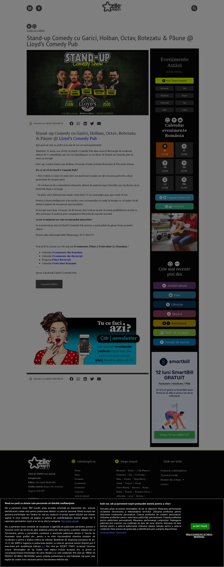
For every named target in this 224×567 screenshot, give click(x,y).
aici (43, 546)
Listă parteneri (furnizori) (113, 532)
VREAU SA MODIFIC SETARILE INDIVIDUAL (199, 535)
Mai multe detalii (70, 521)
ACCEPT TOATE (200, 526)
